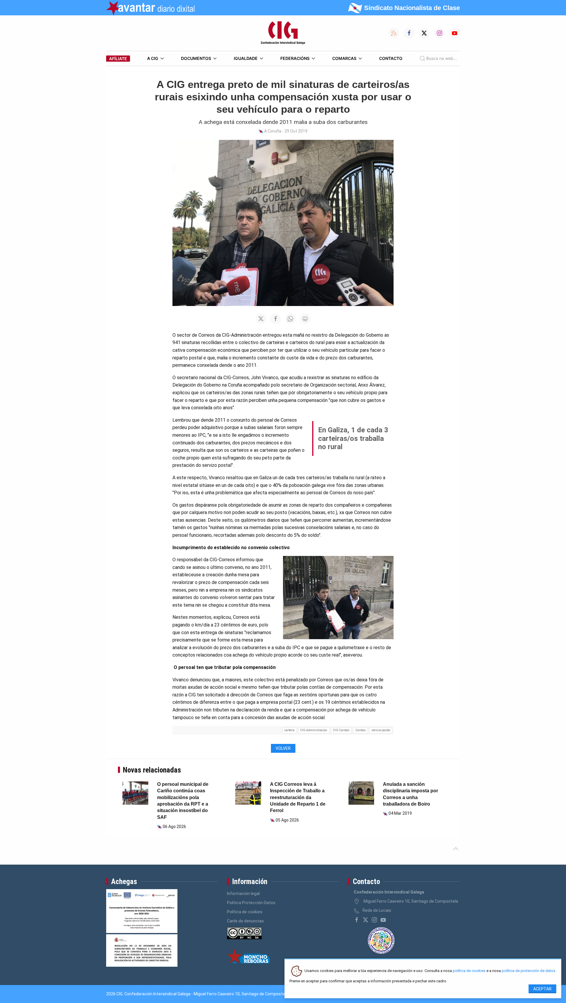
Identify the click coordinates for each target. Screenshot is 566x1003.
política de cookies (469, 971)
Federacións (295, 58)
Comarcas (344, 58)
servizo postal (380, 730)
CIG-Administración (313, 730)
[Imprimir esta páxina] (305, 318)
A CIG (152, 58)
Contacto (390, 58)
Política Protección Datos (251, 902)
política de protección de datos (528, 971)
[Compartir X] (261, 318)
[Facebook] (357, 920)
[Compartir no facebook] (275, 318)
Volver (283, 748)
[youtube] (383, 920)
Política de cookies (244, 911)
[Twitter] (365, 920)
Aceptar (542, 988)
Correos (360, 730)
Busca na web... (441, 58)
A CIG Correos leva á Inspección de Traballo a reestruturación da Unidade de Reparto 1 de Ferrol (297, 797)
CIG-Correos (341, 730)
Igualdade (246, 58)
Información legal (243, 893)
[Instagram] (374, 920)
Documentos (196, 58)
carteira (289, 730)
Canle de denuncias (245, 921)
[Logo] (283, 33)
